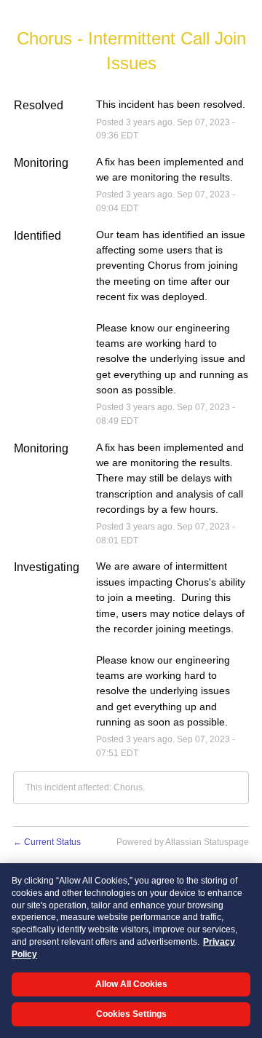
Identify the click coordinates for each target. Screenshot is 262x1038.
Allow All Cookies (131, 984)
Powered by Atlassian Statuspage (182, 842)
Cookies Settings (131, 1014)
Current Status (47, 842)
